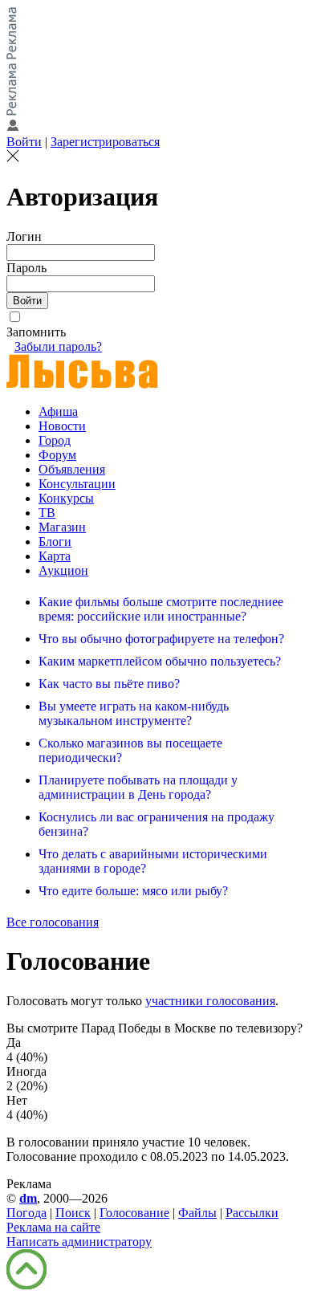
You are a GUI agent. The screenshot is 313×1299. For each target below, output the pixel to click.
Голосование (134, 1213)
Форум (57, 455)
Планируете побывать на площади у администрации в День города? (138, 787)
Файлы (197, 1213)
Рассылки (252, 1213)
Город (55, 440)
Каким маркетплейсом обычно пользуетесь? (160, 661)
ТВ (47, 512)
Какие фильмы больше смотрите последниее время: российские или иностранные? (161, 609)
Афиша (58, 411)
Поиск (73, 1213)
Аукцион (63, 570)
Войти (24, 142)
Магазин (62, 527)
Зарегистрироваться (105, 142)
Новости (62, 426)
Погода (26, 1213)
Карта (55, 556)
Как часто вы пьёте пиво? (109, 683)
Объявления (72, 469)
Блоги (55, 541)
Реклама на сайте (53, 1227)
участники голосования (210, 1001)
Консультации (77, 484)
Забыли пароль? (58, 346)
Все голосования (52, 922)
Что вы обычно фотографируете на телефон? (161, 638)
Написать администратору (79, 1241)
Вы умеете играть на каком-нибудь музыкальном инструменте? (134, 713)
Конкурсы (66, 498)
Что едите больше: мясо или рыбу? (133, 891)
